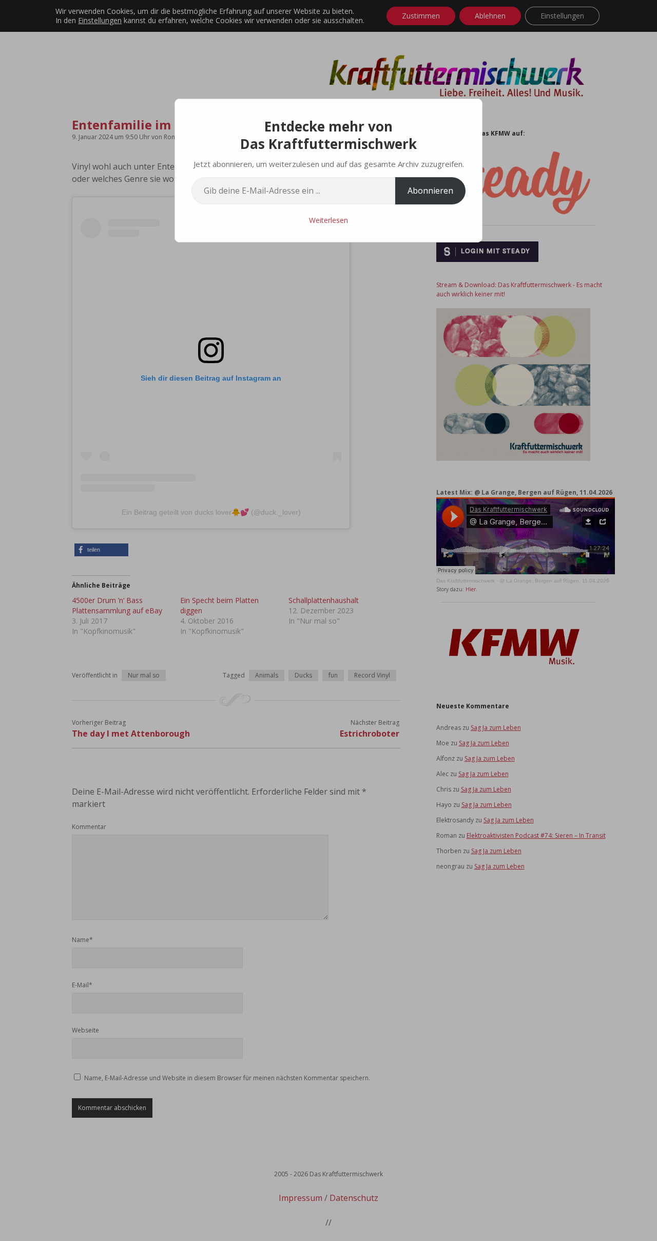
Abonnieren (430, 190)
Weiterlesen (328, 220)
